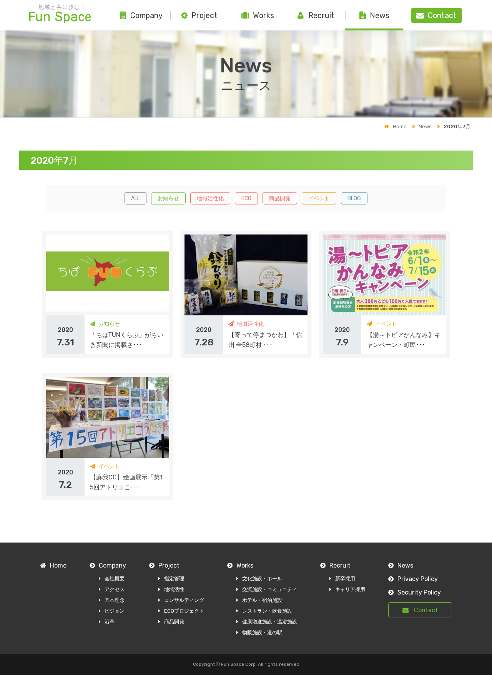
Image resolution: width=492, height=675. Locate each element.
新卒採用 (345, 578)
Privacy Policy (417, 579)
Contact (425, 610)
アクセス (115, 589)
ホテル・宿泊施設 (262, 600)
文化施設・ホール (262, 578)
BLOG (354, 198)
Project (204, 15)
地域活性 (174, 589)
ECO (246, 198)
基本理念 (115, 600)
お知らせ (168, 198)
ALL (135, 198)
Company (146, 15)
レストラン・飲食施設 (267, 611)
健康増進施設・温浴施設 (269, 622)
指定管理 (174, 578)
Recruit (321, 15)
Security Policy (419, 592)
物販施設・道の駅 (262, 632)
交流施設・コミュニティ (269, 589)
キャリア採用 (350, 589)
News (379, 15)
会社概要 (115, 578)
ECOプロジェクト (184, 611)
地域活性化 (210, 198)
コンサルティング (184, 600)
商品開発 (280, 198)
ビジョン (115, 611)
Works (263, 15)
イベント (319, 198)
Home (400, 126)
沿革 (110, 622)
